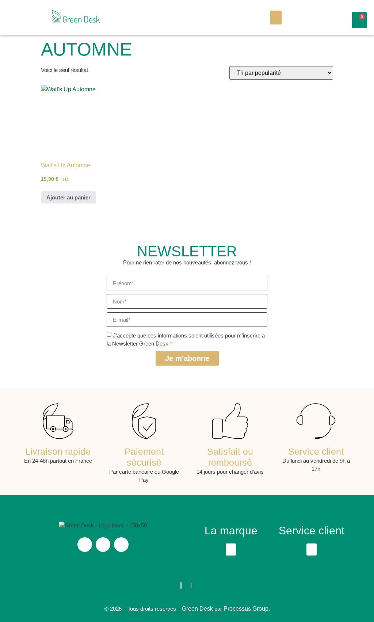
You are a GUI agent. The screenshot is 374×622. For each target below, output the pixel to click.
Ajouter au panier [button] (68, 197)
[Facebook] (103, 544)
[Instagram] (84, 544)
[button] (276, 17)
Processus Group (246, 609)
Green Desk (197, 609)
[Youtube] (121, 544)
